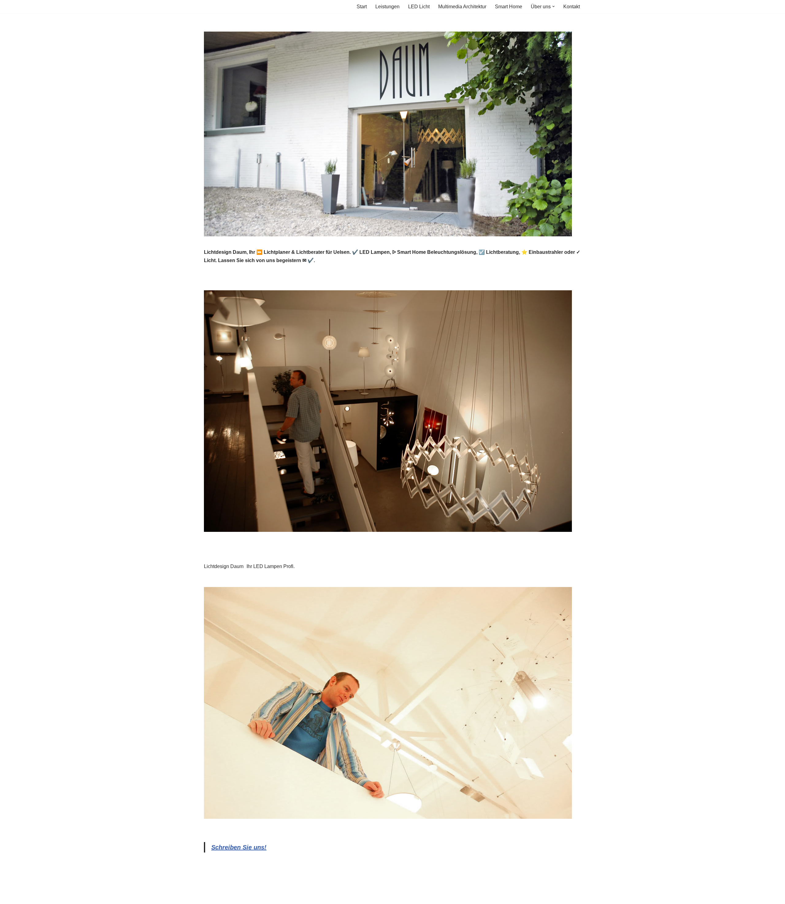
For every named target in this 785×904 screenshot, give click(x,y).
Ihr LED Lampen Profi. (271, 566)
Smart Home (508, 6)
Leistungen (387, 6)
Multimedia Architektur (462, 6)
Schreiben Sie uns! (238, 847)
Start (362, 6)
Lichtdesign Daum (223, 566)
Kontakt (571, 6)
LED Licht (419, 6)
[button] (553, 6)
